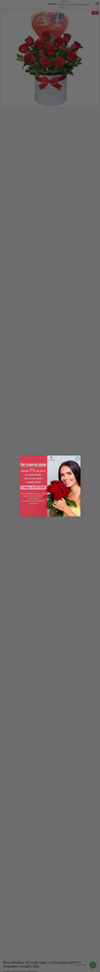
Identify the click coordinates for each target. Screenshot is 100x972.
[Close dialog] (77, 459)
